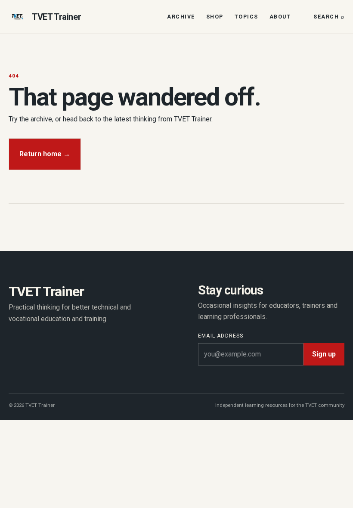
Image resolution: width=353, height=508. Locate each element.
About (280, 16)
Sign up (324, 354)
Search (328, 16)
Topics (246, 16)
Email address (221, 336)
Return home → (44, 154)
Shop (214, 16)
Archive (181, 16)
